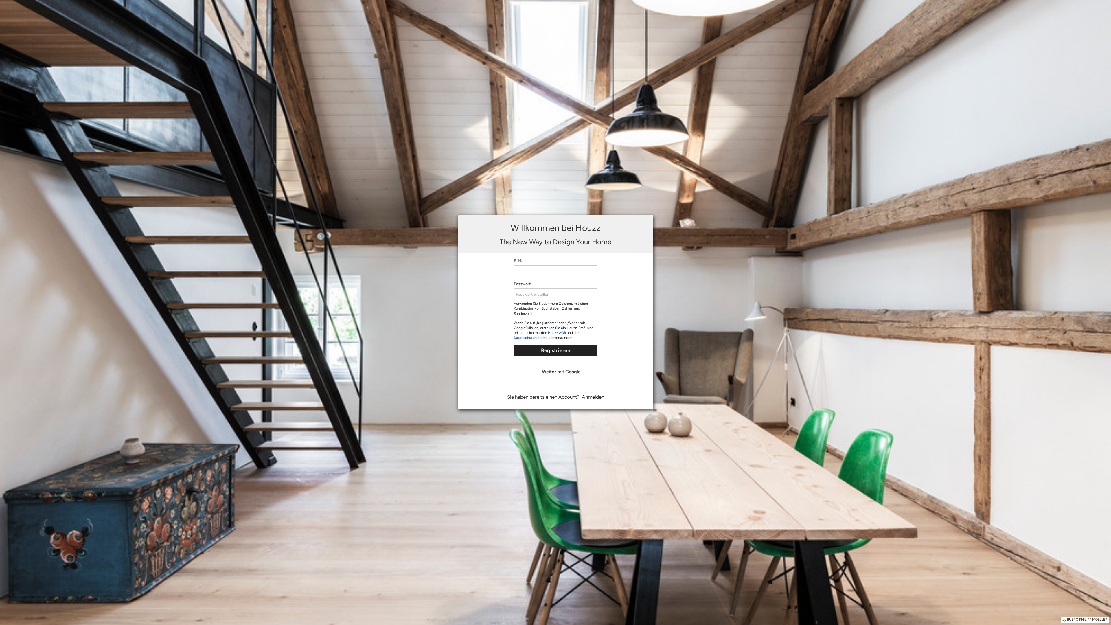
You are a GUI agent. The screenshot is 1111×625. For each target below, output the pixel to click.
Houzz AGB (557, 333)
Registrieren (555, 350)
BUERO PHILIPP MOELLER (1087, 619)
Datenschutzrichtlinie (531, 338)
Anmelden (593, 397)
